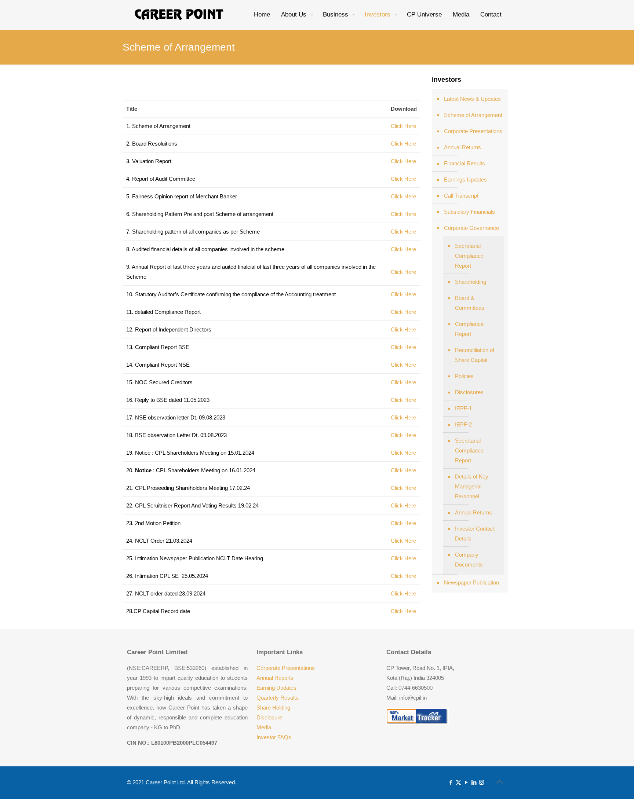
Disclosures (469, 392)
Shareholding (470, 282)
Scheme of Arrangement (473, 115)
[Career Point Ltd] (179, 14)
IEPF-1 (463, 408)
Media (263, 727)
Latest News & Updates (472, 99)
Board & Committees (469, 303)
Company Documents (469, 559)
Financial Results (464, 163)
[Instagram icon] (481, 782)
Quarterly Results (277, 697)
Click (397, 382)
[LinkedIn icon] (474, 782)
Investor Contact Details (475, 533)
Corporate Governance (471, 228)
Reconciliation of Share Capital (474, 355)
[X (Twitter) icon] (458, 782)
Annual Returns (462, 147)
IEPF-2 (463, 424)
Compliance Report (469, 329)
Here (409, 382)
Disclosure (269, 717)
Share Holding (273, 707)
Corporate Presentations (473, 131)
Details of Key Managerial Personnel (471, 486)
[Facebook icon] (450, 782)
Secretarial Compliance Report (469, 256)
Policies (464, 376)
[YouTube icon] (466, 782)
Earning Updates (276, 688)
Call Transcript (461, 196)
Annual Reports (275, 678)
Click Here (403, 126)
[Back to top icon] (499, 781)
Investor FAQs (273, 737)
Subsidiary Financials (469, 212)
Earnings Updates (465, 179)
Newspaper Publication (471, 582)
